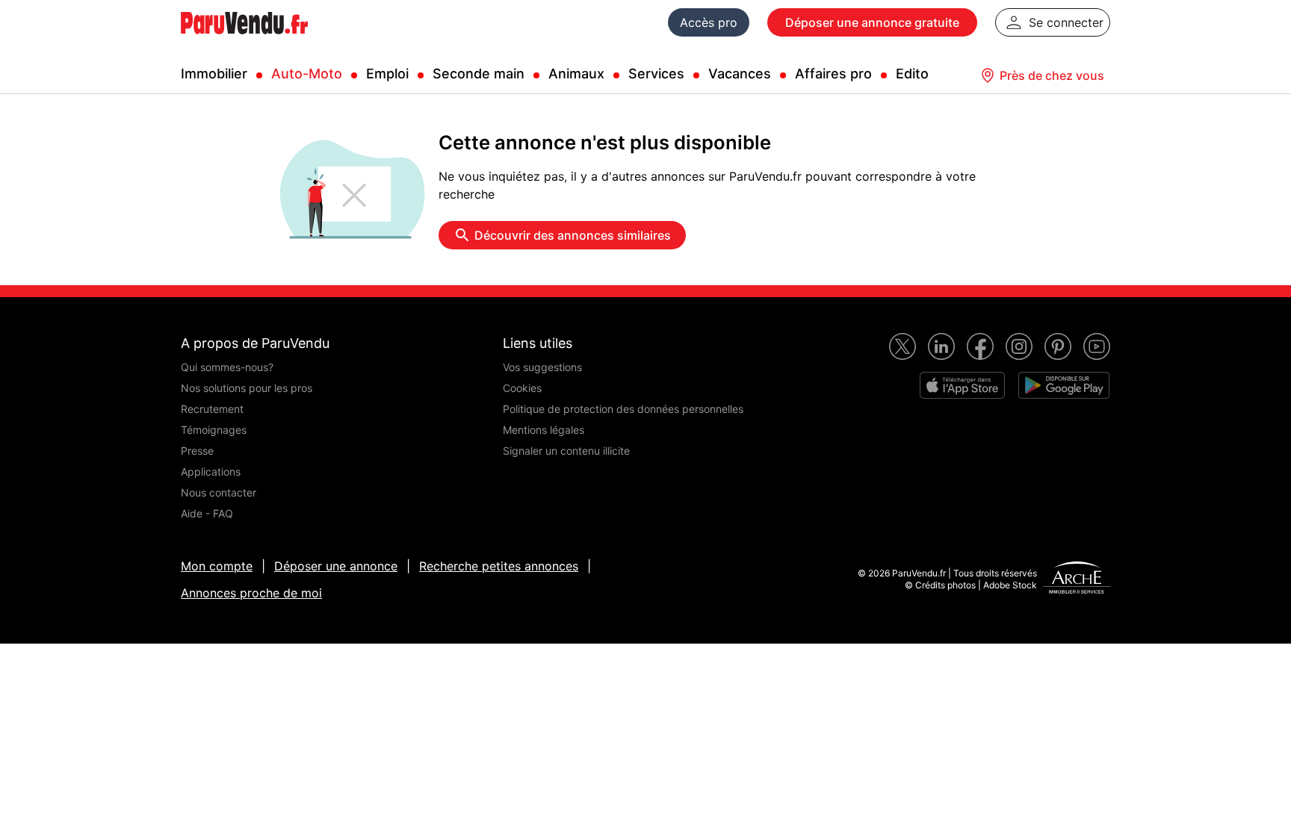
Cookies (522, 388)
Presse (197, 450)
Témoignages (214, 429)
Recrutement (212, 408)
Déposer (872, 22)
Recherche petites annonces (498, 565)
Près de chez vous (1052, 75)
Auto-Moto (306, 73)
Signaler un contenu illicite (566, 450)
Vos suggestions (542, 367)
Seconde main (478, 73)
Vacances (739, 73)
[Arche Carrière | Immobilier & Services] (1076, 579)
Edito (912, 73)
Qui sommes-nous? (227, 367)
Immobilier (214, 73)
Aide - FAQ (207, 513)
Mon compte (217, 565)
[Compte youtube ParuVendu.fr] (1096, 346)
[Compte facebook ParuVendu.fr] (980, 346)
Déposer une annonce (335, 565)
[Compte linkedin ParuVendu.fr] (941, 346)
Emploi (387, 73)
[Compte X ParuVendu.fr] (902, 346)
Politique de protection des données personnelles (623, 408)
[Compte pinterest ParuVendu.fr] (1057, 346)
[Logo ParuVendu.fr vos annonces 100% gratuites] (244, 40)
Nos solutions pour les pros (246, 388)
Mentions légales (543, 429)
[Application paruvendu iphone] (962, 385)
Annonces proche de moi (251, 592)
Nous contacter (218, 492)
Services (656, 73)
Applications (211, 471)
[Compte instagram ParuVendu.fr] (1019, 346)
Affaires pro (833, 73)
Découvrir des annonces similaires (572, 235)
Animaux (576, 73)
